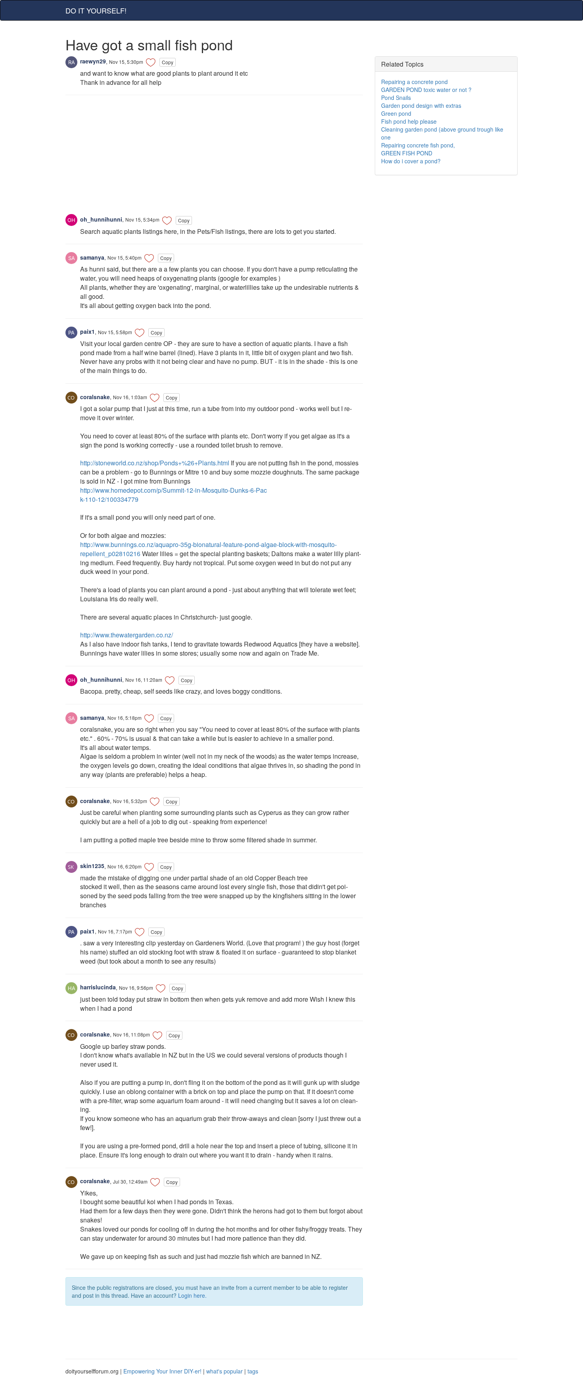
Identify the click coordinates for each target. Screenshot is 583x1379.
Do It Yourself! (96, 10)
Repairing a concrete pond (414, 82)
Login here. (192, 1295)
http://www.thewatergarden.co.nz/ (126, 634)
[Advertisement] (214, 158)
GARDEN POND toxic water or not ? (426, 90)
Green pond (396, 113)
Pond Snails (396, 97)
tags (252, 1371)
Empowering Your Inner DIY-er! (162, 1371)
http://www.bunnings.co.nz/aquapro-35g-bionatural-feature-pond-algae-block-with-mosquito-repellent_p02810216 (208, 549)
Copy (167, 62)
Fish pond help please (409, 121)
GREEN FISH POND (406, 153)
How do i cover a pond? (411, 161)
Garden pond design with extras (421, 105)
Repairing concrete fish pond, (418, 145)
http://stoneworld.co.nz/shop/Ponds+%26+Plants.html (154, 462)
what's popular (224, 1371)
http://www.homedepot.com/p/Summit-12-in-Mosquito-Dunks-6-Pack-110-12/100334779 (173, 495)
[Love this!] (151, 62)
